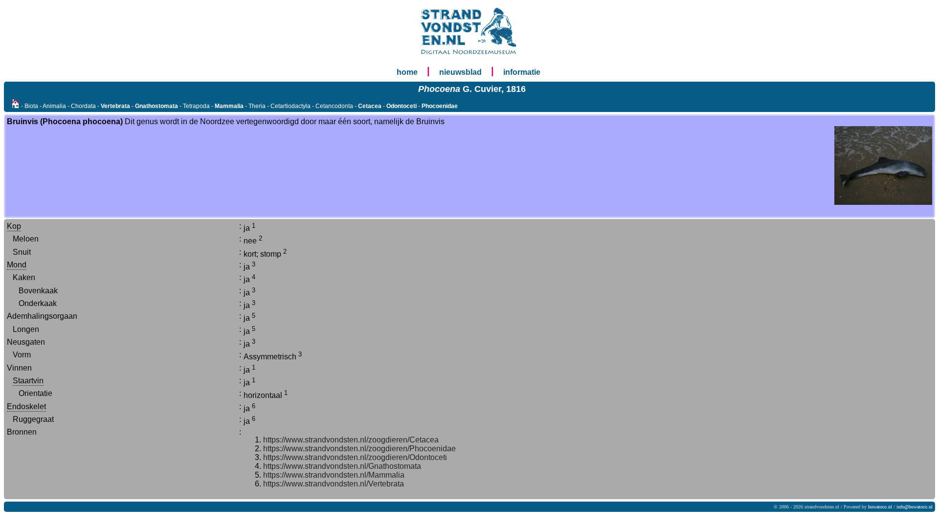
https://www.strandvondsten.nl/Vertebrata (333, 484)
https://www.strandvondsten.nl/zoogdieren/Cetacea (351, 440)
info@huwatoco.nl (914, 506)
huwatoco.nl (880, 506)
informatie (521, 72)
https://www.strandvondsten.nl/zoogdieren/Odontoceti (355, 457)
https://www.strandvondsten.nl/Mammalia (333, 475)
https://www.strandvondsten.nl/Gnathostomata (342, 466)
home (407, 72)
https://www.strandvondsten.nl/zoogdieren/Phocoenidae (359, 448)
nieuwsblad (460, 72)
